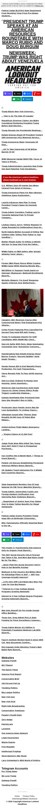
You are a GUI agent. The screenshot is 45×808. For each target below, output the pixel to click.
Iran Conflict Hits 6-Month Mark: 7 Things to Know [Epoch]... (22, 457)
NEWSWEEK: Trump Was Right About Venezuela (22, 57)
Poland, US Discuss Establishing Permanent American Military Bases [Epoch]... (22, 464)
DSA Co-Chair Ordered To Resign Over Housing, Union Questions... (20, 382)
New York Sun (8, 697)
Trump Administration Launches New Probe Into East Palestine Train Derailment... (22, 167)
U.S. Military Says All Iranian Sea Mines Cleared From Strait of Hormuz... (20, 186)
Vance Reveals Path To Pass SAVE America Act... (22, 374)
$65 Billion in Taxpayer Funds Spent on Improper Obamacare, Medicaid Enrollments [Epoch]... (22, 273)
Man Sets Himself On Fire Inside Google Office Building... (20, 611)
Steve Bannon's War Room (14, 756)
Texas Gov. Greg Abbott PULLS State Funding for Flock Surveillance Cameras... (21, 619)
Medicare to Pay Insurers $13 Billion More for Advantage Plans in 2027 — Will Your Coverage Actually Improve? (21, 574)
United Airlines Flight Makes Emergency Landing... (20, 428)
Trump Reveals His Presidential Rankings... (22, 130)
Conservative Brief (10, 679)
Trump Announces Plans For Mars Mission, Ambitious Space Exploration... (22, 194)
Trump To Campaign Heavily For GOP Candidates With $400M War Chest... (19, 338)
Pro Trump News (9, 771)
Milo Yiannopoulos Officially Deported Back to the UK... (22, 524)
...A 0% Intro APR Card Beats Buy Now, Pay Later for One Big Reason (22, 583)
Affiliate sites (39, 6)
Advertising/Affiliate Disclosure (24, 799)
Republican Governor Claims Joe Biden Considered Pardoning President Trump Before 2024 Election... (20, 123)
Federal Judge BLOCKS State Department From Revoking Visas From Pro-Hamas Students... (21, 13)
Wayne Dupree (8, 742)
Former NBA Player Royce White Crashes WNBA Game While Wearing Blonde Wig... (21, 264)
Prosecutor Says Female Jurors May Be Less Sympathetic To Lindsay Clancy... (20, 408)
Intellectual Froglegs (11, 751)
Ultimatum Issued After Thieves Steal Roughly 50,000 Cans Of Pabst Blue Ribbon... (19, 417)
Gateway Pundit (9, 661)
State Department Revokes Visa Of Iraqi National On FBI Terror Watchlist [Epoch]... (22, 485)
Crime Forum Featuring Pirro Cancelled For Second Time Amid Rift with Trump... (22, 331)
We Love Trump (9, 776)
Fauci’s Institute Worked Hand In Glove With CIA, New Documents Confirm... (22, 641)
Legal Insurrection (10, 738)
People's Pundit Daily (12, 715)
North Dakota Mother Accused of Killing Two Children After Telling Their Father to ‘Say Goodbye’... (22, 234)
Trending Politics (10, 688)
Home (17, 796)
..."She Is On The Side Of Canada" (18, 116)
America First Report (11, 674)
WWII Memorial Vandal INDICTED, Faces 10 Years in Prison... (22, 160)
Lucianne (6, 729)
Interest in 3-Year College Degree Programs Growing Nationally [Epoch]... (22, 597)
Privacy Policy (29, 796)
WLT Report (7, 665)
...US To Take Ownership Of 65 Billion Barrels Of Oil (19, 150)
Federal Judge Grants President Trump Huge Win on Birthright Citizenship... (20, 517)
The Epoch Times (10, 670)
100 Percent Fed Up (11, 683)
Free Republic (8, 747)
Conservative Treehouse (13, 711)
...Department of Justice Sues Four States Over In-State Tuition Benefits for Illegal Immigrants (21, 504)
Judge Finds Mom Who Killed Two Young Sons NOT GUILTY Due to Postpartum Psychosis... (21, 446)
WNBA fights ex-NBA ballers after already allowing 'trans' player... (21, 253)
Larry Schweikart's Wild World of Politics (21, 760)
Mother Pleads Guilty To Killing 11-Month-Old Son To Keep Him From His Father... (21, 243)
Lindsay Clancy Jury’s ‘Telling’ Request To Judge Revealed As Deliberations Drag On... (22, 226)
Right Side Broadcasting (13, 706)
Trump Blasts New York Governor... (18, 112)
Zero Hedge (7, 720)
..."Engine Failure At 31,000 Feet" (17, 434)
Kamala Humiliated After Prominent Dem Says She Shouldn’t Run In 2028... (21, 399)
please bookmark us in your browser (19, 180)
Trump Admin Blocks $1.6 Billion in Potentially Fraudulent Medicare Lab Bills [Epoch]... (21, 630)
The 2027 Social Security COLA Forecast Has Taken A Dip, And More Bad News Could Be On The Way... (22, 557)
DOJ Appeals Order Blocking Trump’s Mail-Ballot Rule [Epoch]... (22, 648)
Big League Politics (11, 692)
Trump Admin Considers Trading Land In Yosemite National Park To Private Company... (21, 215)
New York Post (8, 702)
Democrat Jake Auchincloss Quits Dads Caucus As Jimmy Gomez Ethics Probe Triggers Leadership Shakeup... (20, 390)
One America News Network (15, 733)
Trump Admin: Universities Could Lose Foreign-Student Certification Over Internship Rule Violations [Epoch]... (20, 494)
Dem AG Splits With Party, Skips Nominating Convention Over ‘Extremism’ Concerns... (22, 345)
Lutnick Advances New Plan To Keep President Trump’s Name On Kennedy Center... (19, 205)
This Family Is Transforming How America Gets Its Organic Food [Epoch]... (21, 549)
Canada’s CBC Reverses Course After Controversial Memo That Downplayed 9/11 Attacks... (22, 322)
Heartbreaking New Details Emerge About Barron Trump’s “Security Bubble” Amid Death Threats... (21, 356)
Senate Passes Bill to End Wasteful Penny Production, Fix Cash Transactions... (21, 367)
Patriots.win (7, 724)
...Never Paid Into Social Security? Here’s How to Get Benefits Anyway (21, 566)
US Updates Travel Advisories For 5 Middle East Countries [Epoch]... (22, 471)
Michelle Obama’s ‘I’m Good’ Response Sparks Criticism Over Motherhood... (20, 281)
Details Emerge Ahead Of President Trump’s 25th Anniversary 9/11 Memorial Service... (22, 136)
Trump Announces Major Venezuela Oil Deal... (20, 143)
